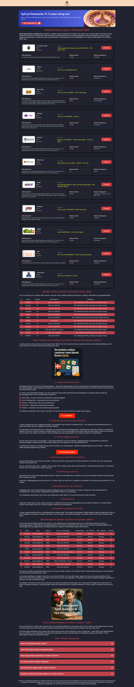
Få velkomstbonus (67, 452)
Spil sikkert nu (30, 23)
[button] (131, 583)
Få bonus (106, 47)
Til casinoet (67, 416)
